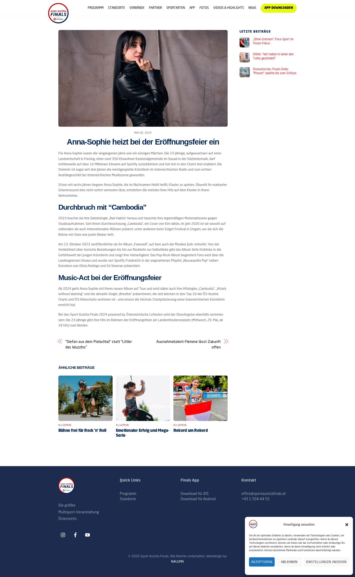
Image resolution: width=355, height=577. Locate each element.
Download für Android (198, 499)
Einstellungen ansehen (326, 562)
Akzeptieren (261, 562)
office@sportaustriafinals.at (263, 493)
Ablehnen (289, 562)
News (252, 8)
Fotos (204, 8)
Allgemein (64, 425)
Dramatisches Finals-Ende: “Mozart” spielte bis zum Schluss (274, 71)
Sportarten (175, 8)
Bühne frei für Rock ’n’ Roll (82, 431)
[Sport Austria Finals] (58, 22)
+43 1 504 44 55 (255, 499)
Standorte (116, 8)
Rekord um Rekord (190, 431)
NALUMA (177, 561)
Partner (155, 8)
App (192, 8)
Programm (96, 8)
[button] (347, 525)
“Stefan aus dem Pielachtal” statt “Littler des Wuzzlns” (98, 344)
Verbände (136, 8)
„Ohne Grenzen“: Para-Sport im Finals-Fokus (273, 41)
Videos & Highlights (228, 8)
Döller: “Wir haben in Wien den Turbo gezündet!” (273, 56)
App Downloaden (278, 8)
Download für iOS (195, 493)
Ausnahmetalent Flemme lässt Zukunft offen (188, 344)
